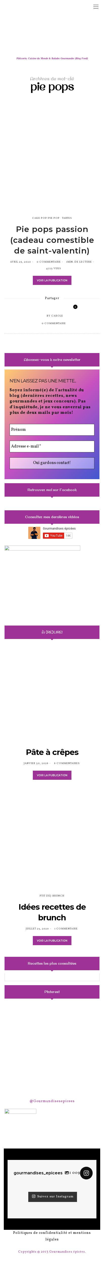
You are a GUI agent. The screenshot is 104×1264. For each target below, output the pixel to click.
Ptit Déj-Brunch (52, 896)
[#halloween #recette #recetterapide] (20, 1017)
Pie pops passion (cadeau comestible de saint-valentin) (52, 240)
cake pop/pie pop (46, 218)
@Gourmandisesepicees (52, 1101)
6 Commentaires (67, 763)
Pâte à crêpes (52, 752)
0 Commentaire (49, 262)
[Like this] (71, 308)
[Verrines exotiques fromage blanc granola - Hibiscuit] (52, 1049)
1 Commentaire (66, 928)
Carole (57, 316)
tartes (67, 218)
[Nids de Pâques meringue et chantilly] (20, 1049)
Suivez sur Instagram (55, 1196)
